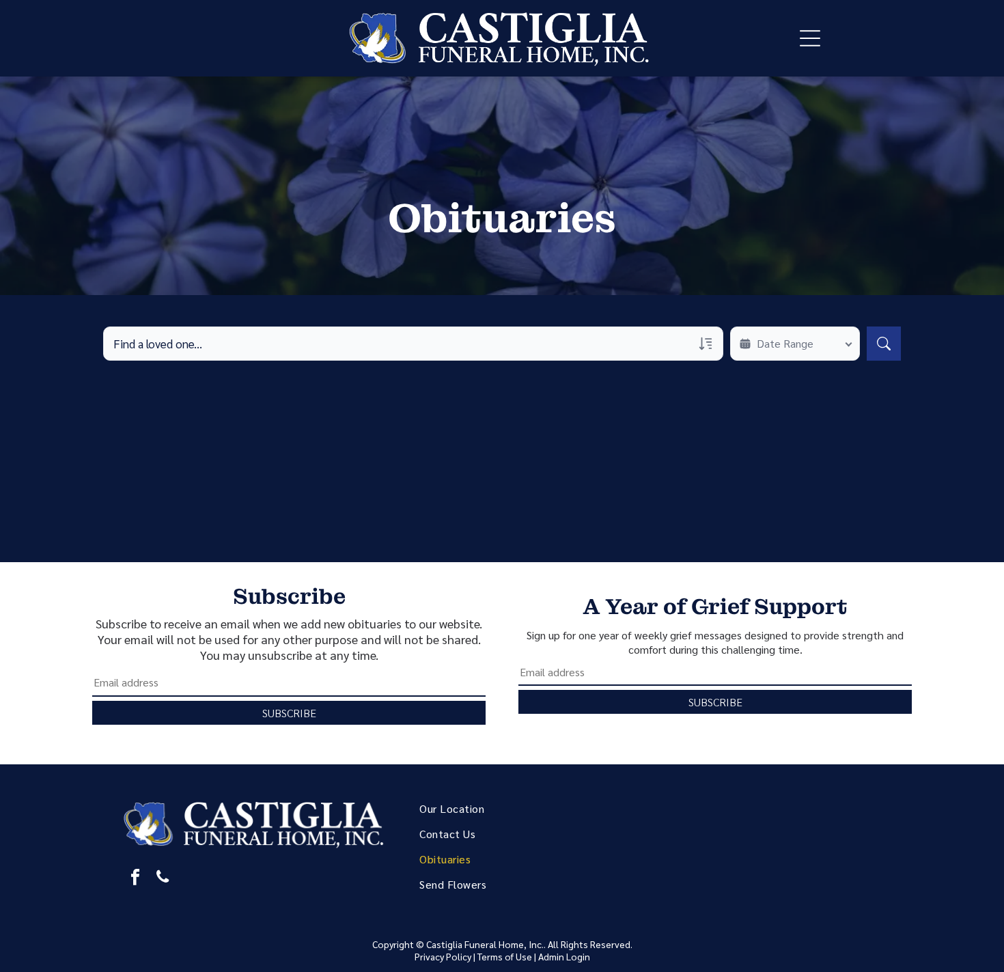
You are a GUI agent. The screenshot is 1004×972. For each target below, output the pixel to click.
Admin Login (564, 956)
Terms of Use (504, 956)
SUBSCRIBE (289, 713)
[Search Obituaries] (884, 344)
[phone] (162, 878)
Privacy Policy (443, 956)
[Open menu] (810, 38)
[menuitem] (518, 808)
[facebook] (135, 878)
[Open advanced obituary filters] (705, 343)
